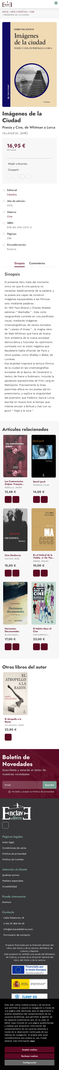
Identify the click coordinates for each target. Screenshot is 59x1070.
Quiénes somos (10, 875)
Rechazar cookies (29, 1056)
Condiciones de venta (14, 848)
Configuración (29, 1062)
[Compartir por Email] (22, 176)
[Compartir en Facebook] (9, 176)
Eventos (6, 902)
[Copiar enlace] (28, 176)
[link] (15, 499)
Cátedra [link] (12, 194)
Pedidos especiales (12, 880)
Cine (32, 12)
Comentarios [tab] (37, 263)
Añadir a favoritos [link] (17, 164)
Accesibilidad (9, 886)
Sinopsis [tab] (19, 263)
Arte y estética (19, 12)
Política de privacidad (14, 853)
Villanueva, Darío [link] (15, 133)
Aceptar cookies (29, 1049)
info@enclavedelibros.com (18, 929)
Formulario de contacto (16, 935)
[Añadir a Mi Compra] (8, 499)
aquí (32, 1041)
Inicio (5, 12)
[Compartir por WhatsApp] (15, 176)
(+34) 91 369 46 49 (13, 923)
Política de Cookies (12, 859)
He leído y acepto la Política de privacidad (33, 791)
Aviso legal (8, 842)
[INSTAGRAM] (5, 825)
